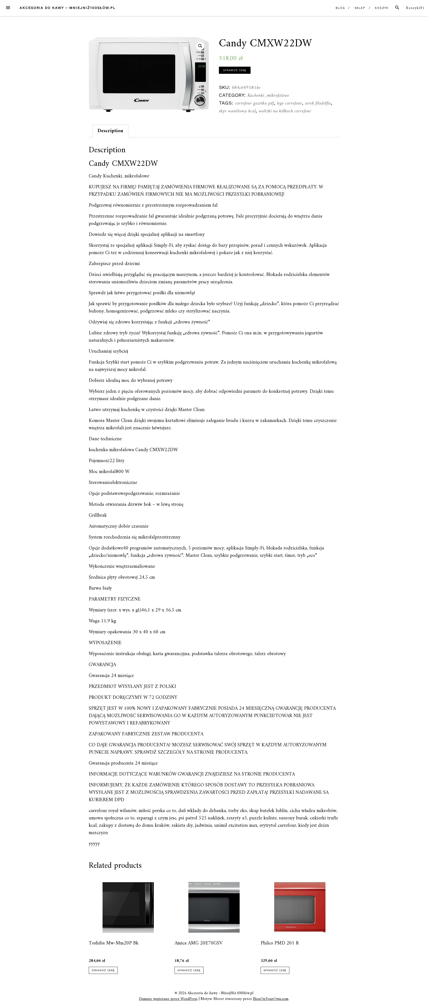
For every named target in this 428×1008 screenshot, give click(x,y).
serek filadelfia (318, 103)
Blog (340, 8)
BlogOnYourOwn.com (270, 999)
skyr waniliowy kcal (237, 111)
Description (110, 131)
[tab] (110, 131)
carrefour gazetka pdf (254, 103)
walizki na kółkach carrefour (285, 111)
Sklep (360, 8)
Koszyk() (415, 8)
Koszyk (382, 8)
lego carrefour (289, 103)
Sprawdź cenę (234, 70)
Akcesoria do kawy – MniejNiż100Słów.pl (68, 8)
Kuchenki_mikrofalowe (268, 95)
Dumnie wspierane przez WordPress (168, 999)
